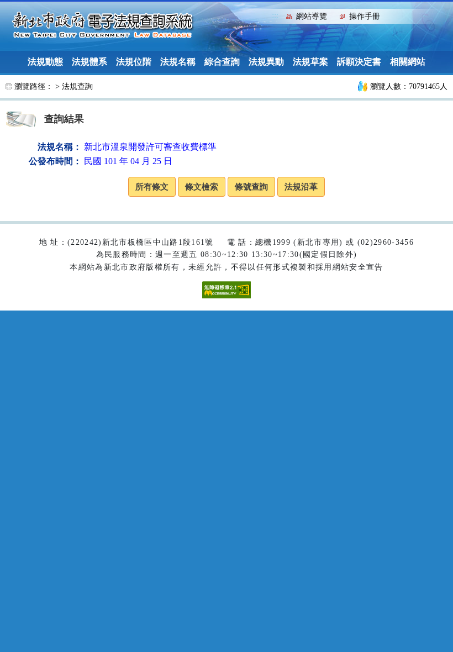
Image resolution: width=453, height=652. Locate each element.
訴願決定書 (359, 61)
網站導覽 (311, 16)
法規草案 (310, 61)
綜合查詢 (222, 61)
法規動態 (45, 61)
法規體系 (89, 61)
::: (275, 15)
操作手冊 (364, 16)
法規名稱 (178, 61)
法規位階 (133, 61)
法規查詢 (77, 86)
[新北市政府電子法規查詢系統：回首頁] (103, 25)
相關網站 (407, 61)
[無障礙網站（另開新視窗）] (226, 289)
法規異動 (266, 61)
